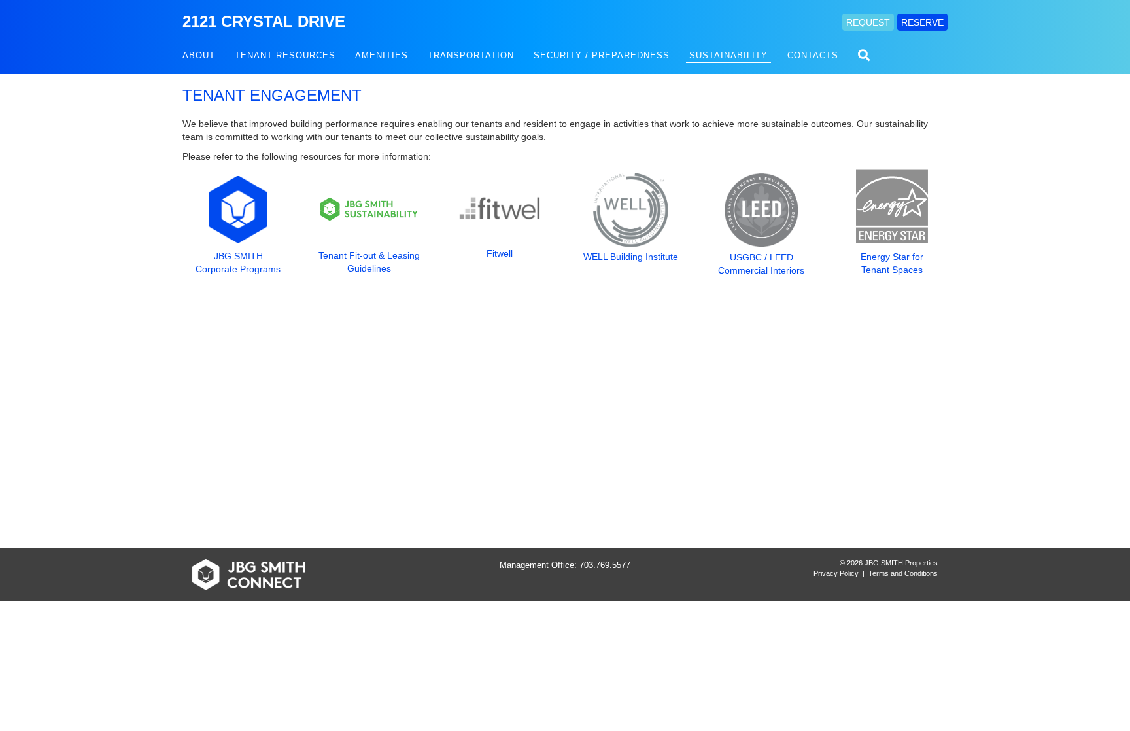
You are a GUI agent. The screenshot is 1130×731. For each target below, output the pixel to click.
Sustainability (728, 55)
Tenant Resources (285, 55)
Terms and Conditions (903, 573)
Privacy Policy (836, 573)
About (198, 55)
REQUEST (868, 22)
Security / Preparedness (602, 55)
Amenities (381, 55)
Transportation (471, 55)
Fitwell (500, 253)
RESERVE (922, 22)
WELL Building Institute (630, 256)
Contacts (812, 55)
